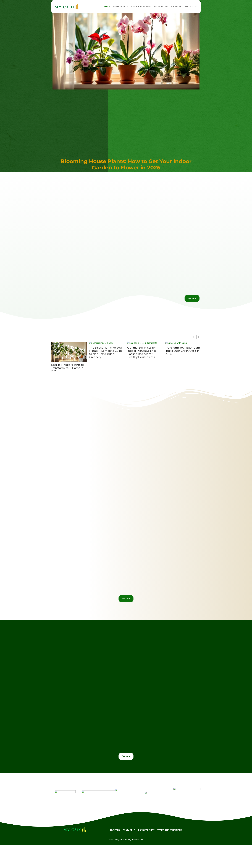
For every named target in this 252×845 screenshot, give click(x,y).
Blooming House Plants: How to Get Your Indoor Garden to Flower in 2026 (126, 164)
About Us (176, 6)
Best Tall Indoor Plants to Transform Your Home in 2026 (67, 368)
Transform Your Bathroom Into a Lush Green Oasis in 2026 (182, 350)
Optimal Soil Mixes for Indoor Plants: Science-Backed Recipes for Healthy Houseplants (142, 352)
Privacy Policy (146, 830)
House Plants (120, 6)
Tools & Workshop (141, 6)
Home (107, 6)
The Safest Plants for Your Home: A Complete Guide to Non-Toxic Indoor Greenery (106, 352)
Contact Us (190, 6)
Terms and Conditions (169, 830)
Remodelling (161, 6)
